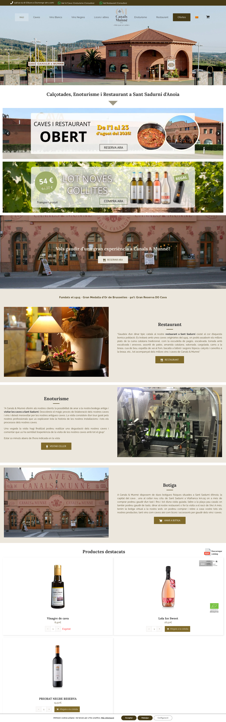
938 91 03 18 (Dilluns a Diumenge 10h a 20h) (34, 3)
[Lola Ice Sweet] (168, 586)
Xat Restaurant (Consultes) (115, 3)
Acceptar (129, 718)
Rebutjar (145, 718)
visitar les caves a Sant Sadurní (21, 411)
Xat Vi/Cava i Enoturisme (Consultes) (77, 3)
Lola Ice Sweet (168, 618)
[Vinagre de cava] (58, 586)
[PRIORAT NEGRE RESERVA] (58, 666)
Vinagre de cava (58, 618)
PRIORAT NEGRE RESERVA (58, 699)
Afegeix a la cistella (179, 629)
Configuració (163, 718)
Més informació (107, 718)
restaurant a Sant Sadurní (180, 334)
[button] (6, 342)
